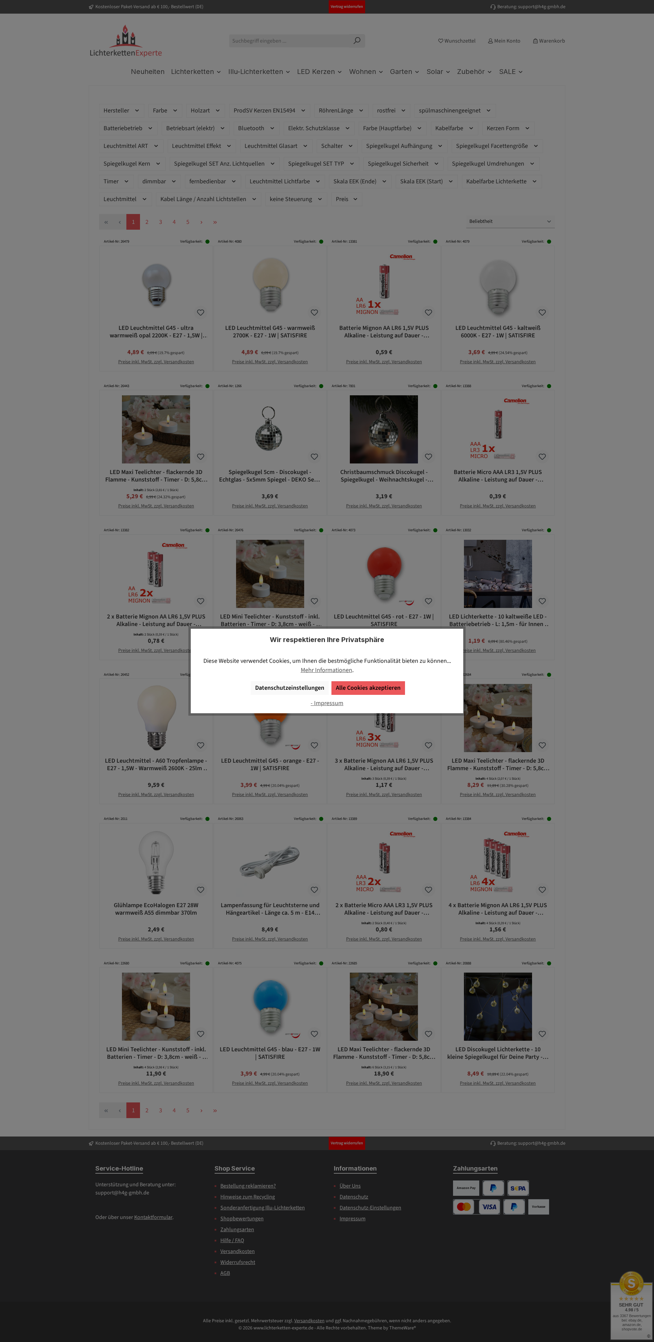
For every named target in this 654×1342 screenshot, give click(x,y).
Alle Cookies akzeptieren (368, 688)
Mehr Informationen (326, 670)
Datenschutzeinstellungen (289, 688)
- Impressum (327, 703)
